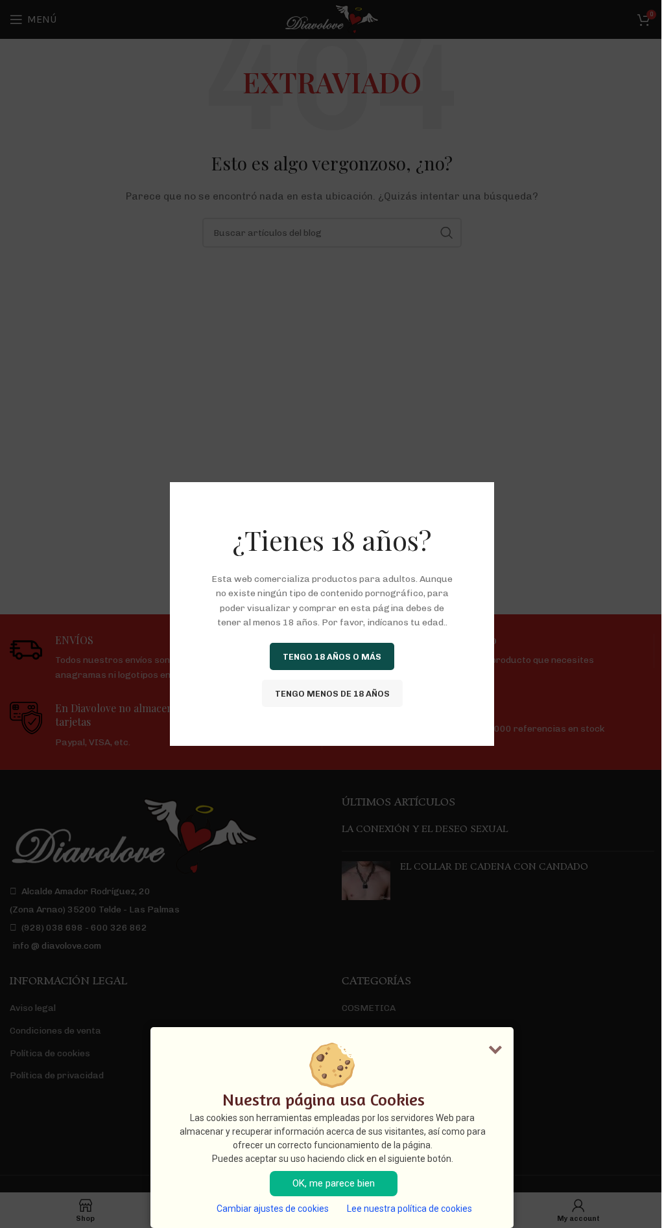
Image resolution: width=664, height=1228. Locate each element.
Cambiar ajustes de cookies (273, 1208)
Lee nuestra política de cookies (409, 1208)
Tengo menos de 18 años (332, 693)
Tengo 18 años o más (332, 656)
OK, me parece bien (333, 1183)
